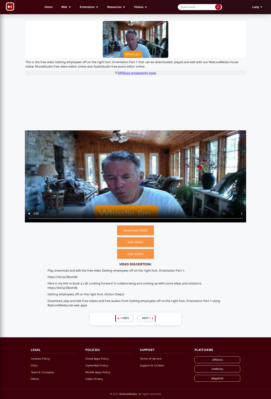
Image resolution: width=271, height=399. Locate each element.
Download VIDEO (136, 230)
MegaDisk (217, 378)
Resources (116, 7)
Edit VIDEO (135, 242)
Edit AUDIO (135, 254)
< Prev (124, 318)
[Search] (218, 7)
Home (49, 7)
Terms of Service (150, 358)
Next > (146, 318)
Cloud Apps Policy (97, 358)
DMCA (35, 379)
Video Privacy (94, 379)
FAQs (34, 365)
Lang (257, 7)
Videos (140, 7)
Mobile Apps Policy (97, 372)
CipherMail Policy (96, 365)
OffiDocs (217, 359)
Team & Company (42, 372)
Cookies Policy (40, 358)
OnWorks (217, 369)
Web (66, 7)
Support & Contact (152, 365)
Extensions (89, 7)
